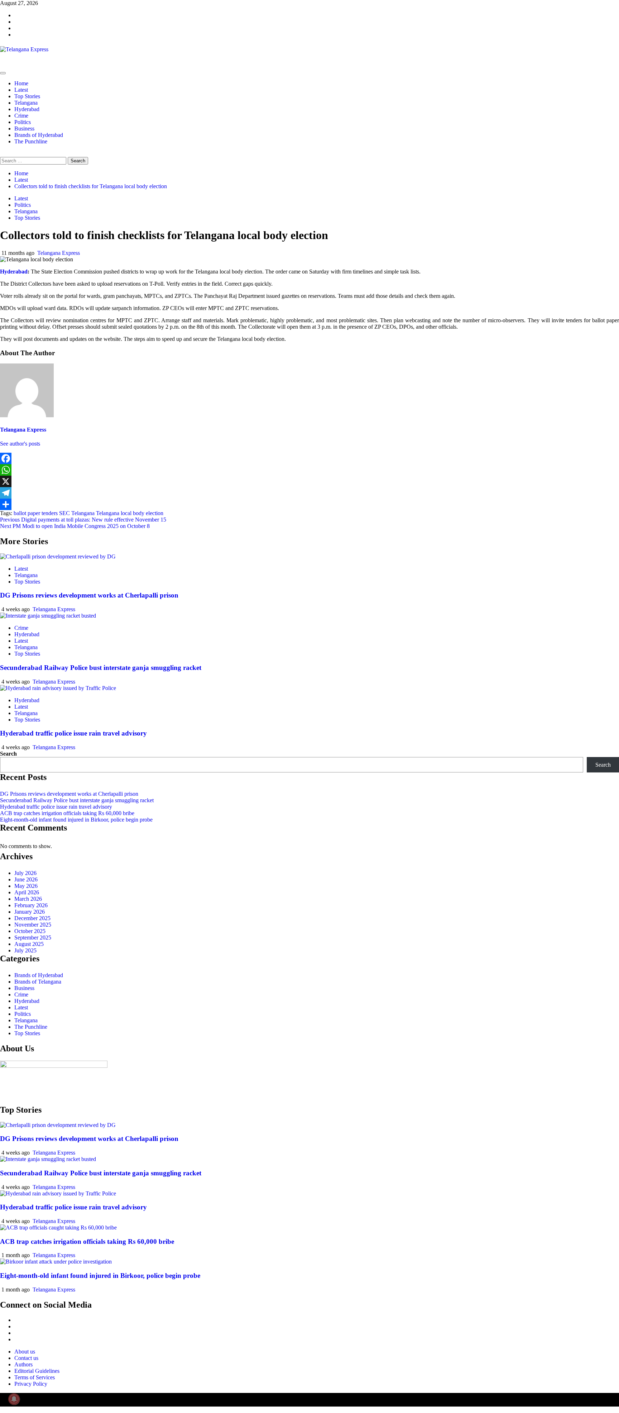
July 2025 (25, 950)
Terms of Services (34, 1377)
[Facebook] (309, 458)
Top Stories (27, 96)
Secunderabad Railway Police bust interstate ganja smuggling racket (100, 667)
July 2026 (25, 873)
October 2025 (29, 931)
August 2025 (29, 944)
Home (21, 83)
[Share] (309, 504)
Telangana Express (58, 253)
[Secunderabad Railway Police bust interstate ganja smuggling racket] (48, 616)
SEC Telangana (77, 513)
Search (8, 754)
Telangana (26, 103)
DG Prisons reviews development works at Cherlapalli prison (89, 595)
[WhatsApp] (309, 470)
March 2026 (28, 899)
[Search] (2, 154)
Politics (22, 122)
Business (24, 128)
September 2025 (32, 937)
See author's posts (20, 444)
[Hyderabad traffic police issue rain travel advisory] (58, 688)
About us (24, 1351)
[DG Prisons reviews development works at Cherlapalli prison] (58, 556)
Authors (23, 1364)
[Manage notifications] (14, 1399)
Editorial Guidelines (36, 1371)
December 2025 (32, 918)
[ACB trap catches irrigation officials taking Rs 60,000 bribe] (58, 1227)
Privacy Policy (30, 1384)
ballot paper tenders (36, 513)
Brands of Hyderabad (38, 135)
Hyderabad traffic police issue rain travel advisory (73, 733)
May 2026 (26, 886)
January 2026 (29, 912)
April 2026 (26, 892)
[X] (309, 481)
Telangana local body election (129, 513)
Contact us (26, 1358)
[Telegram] (309, 493)
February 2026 (31, 905)
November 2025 (32, 925)
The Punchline (30, 141)
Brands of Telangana (37, 982)
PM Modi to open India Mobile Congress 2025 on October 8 (75, 526)
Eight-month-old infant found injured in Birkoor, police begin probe (76, 820)
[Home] (2, 65)
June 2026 (26, 879)
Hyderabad (26, 109)
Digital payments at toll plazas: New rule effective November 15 (83, 520)
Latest (21, 90)
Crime (21, 116)
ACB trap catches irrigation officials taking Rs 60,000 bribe (67, 813)
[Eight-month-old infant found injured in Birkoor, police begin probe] (56, 1262)
